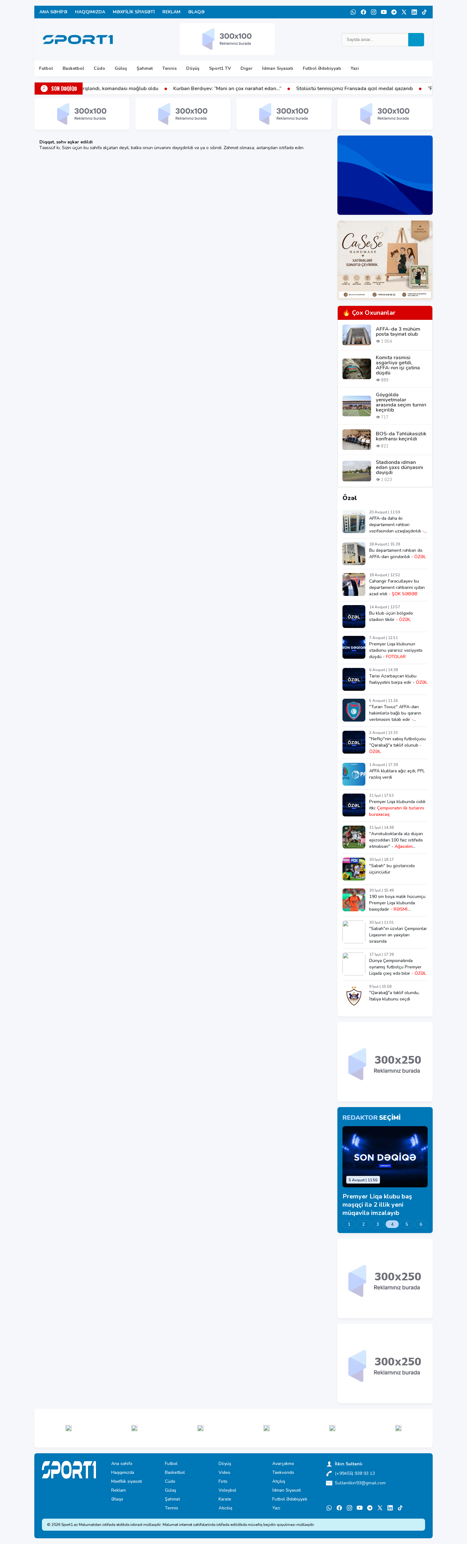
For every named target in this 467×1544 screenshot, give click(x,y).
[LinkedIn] (414, 12)
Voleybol (227, 1490)
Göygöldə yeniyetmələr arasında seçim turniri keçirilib (401, 402)
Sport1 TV (220, 68)
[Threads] (404, 12)
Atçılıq (278, 1481)
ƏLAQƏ (196, 12)
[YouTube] (384, 12)
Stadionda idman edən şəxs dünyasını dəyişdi (399, 467)
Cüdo (99, 68)
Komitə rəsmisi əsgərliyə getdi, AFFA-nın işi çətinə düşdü (398, 365)
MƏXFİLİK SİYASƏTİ (134, 12)
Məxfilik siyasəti (126, 1481)
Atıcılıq (225, 1508)
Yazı (355, 68)
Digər (246, 68)
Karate (225, 1499)
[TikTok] (424, 12)
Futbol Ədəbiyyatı (322, 68)
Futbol (46, 68)
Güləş (121, 68)
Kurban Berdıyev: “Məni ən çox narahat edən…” (170, 88)
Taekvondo (283, 1472)
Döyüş (193, 68)
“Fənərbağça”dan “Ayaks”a (402, 88)
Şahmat (145, 68)
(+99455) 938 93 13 (355, 1473)
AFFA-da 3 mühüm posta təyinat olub (398, 332)
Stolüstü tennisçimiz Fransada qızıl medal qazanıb (297, 88)
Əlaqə (117, 1499)
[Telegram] (394, 12)
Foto (223, 1481)
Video (224, 1472)
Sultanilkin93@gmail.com (360, 1483)
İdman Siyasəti (277, 68)
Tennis (169, 68)
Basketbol (73, 68)
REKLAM (171, 12)
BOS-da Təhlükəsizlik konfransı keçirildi (401, 436)
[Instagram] (373, 12)
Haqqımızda (122, 1472)
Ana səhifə (121, 1464)
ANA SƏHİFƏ (53, 12)
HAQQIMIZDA (90, 12)
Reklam (118, 1490)
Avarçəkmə (283, 1464)
